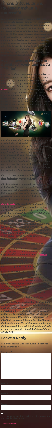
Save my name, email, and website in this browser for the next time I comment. (25, 417)
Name (4, 384)
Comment (6, 352)
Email (4, 394)
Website (5, 404)
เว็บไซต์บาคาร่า (8, 204)
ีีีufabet (43, 254)
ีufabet (4, 89)
